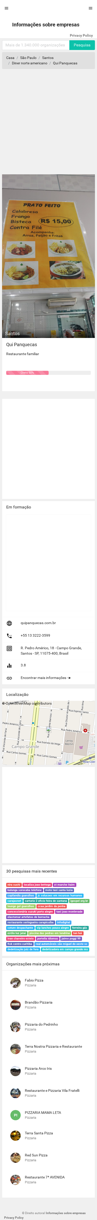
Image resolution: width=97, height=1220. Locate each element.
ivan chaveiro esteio (21, 938)
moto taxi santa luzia (59, 890)
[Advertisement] (48, 124)
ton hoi (77, 933)
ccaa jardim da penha (51, 906)
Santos (48, 58)
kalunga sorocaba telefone (25, 890)
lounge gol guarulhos (21, 906)
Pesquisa (82, 45)
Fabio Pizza (34, 980)
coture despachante (20, 927)
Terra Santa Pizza (39, 1133)
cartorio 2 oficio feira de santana (46, 901)
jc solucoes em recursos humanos (60, 895)
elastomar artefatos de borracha (28, 917)
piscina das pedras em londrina (49, 933)
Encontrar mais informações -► (46, 678)
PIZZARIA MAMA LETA (43, 1113)
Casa (10, 58)
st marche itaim (64, 884)
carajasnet (14, 901)
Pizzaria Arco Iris (38, 1068)
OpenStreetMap (18, 703)
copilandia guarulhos (21, 895)
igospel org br (79, 901)
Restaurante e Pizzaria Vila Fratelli (52, 1090)
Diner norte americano (29, 63)
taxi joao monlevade (69, 911)
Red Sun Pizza (36, 1155)
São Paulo (28, 58)
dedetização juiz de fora (23, 949)
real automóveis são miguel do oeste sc (61, 944)
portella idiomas (47, 938)
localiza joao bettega (37, 884)
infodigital (63, 922)
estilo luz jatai (17, 933)
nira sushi (14, 884)
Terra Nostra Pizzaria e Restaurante (53, 1046)
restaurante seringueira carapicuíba (31, 922)
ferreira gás (79, 927)
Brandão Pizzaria (39, 1002)
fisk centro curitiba (20, 944)
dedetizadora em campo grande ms (65, 949)
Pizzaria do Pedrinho (41, 1024)
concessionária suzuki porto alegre (30, 911)
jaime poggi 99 (71, 938)
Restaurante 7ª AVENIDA (45, 1177)
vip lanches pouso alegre (53, 927)
